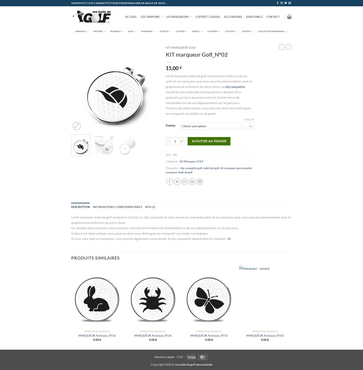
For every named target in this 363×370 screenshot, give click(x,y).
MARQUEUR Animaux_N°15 (209, 335)
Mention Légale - (165, 357)
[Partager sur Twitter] (177, 181)
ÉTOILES (164, 31)
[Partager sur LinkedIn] (199, 181)
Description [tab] (80, 207)
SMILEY (196, 31)
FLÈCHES (229, 31)
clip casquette (235, 87)
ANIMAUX (80, 31)
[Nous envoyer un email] (289, 3)
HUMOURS (146, 31)
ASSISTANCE (254, 16)
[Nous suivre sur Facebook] (277, 3)
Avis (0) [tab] (150, 207)
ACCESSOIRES (233, 16)
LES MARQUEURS (177, 16)
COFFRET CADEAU (208, 16)
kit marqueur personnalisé (236, 168)
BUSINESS (115, 31)
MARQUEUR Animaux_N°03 (265, 335)
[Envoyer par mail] (184, 181)
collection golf (211, 168)
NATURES (98, 31)
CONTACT (273, 16)
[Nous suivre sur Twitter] (285, 3)
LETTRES (180, 31)
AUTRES (246, 31)
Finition (170, 125)
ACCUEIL (131, 16)
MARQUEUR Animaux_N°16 (97, 335)
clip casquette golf (191, 168)
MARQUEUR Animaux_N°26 (153, 335)
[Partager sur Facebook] (169, 181)
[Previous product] (289, 47)
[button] (289, 16)
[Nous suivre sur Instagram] (281, 3)
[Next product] (282, 47)
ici (229, 239)
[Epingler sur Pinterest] (192, 181)
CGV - (181, 357)
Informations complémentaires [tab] (117, 207)
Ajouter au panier (209, 141)
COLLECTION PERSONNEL (271, 31)
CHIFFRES (212, 31)
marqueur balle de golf (179, 172)
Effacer (249, 119)
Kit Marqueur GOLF (181, 47)
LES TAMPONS (150, 16)
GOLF (131, 31)
